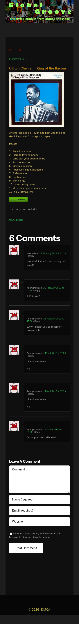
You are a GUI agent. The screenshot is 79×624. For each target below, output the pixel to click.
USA (11, 219)
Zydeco (20, 219)
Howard (31, 253)
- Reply (30, 256)
